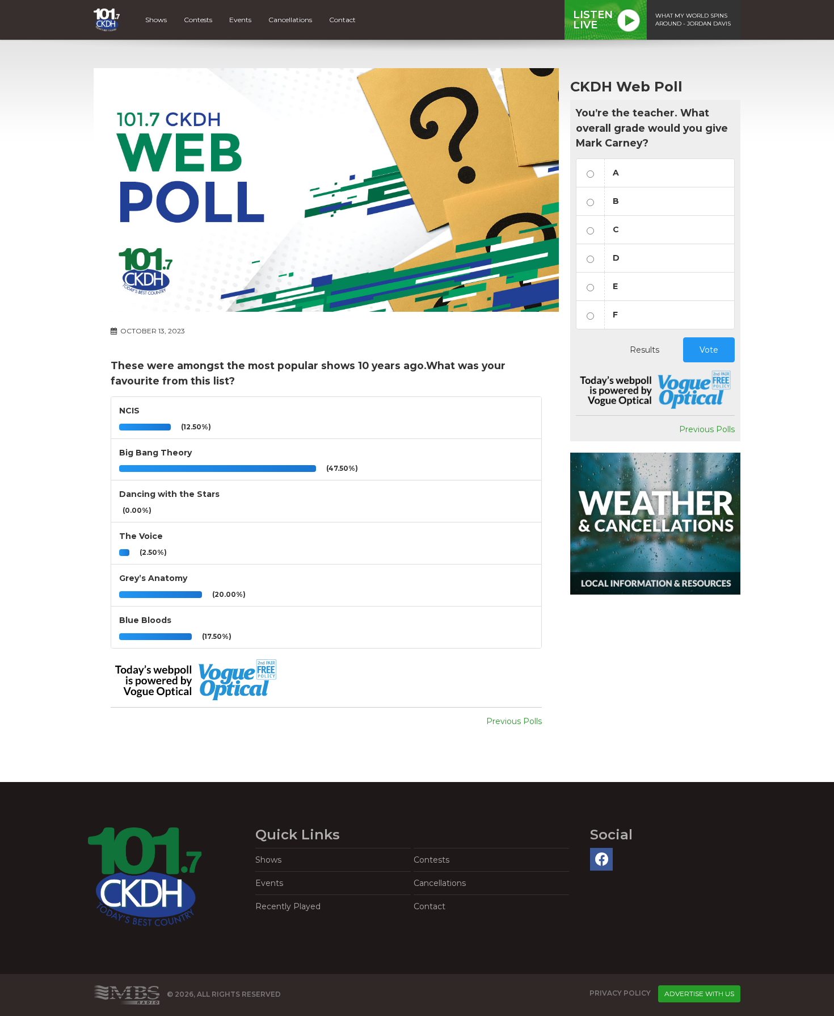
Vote (709, 350)
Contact (342, 19)
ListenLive (593, 20)
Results (644, 350)
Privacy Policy (620, 993)
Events (240, 19)
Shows (156, 19)
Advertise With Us (699, 993)
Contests (198, 19)
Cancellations (290, 19)
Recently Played (288, 906)
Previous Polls (514, 721)
